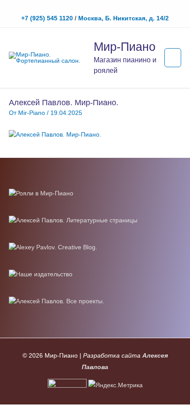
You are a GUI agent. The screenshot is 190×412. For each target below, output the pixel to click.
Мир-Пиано (125, 46)
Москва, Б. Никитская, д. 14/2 (123, 18)
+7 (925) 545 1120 (47, 18)
